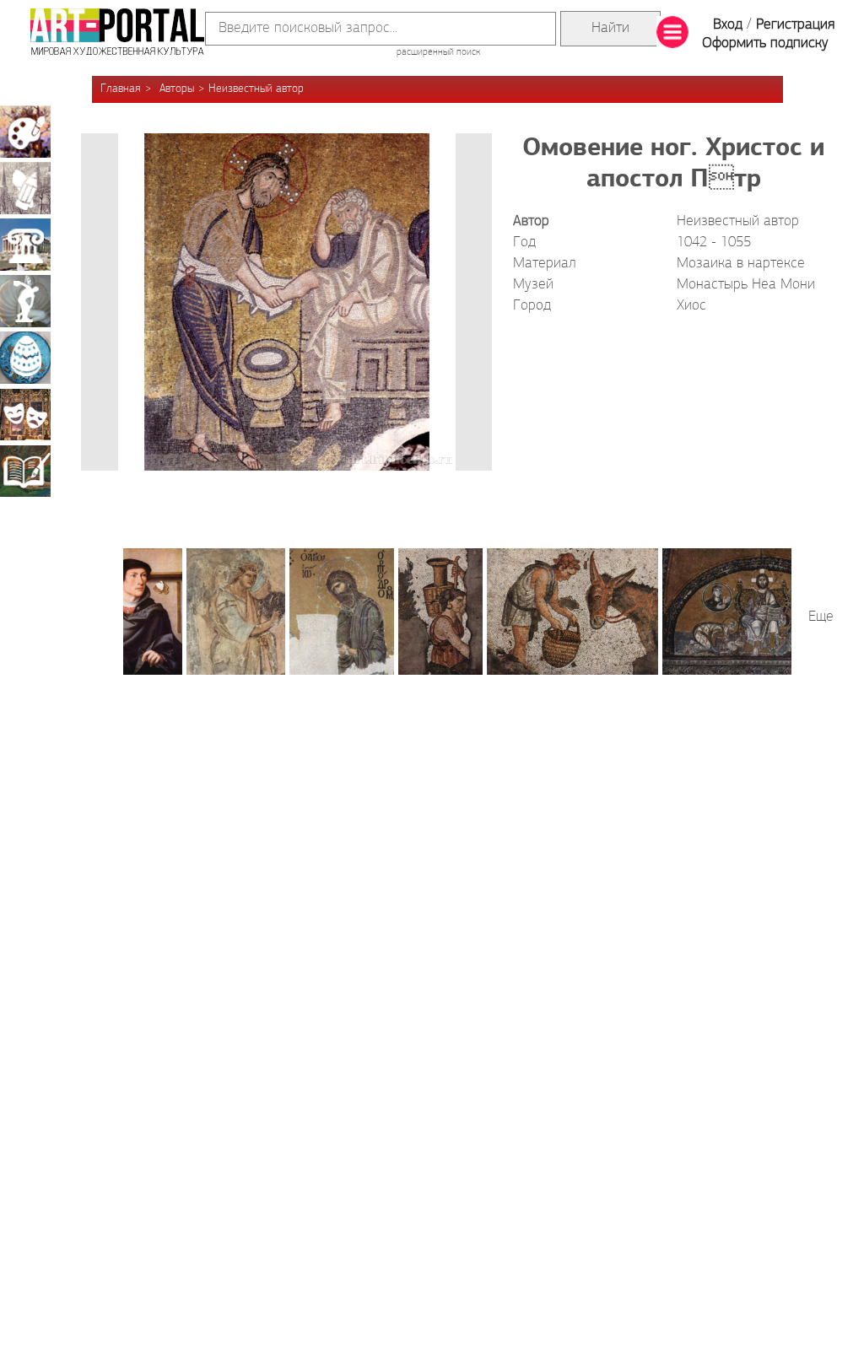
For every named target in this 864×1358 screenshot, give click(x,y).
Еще (821, 617)
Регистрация (795, 25)
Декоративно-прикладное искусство (25, 357)
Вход (727, 25)
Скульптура (25, 301)
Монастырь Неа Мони (746, 285)
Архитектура (25, 244)
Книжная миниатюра (25, 471)
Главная (120, 89)
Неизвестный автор (256, 89)
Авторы (176, 89)
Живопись (25, 131)
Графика (25, 188)
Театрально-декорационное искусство (25, 414)
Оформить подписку (765, 43)
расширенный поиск (438, 52)
